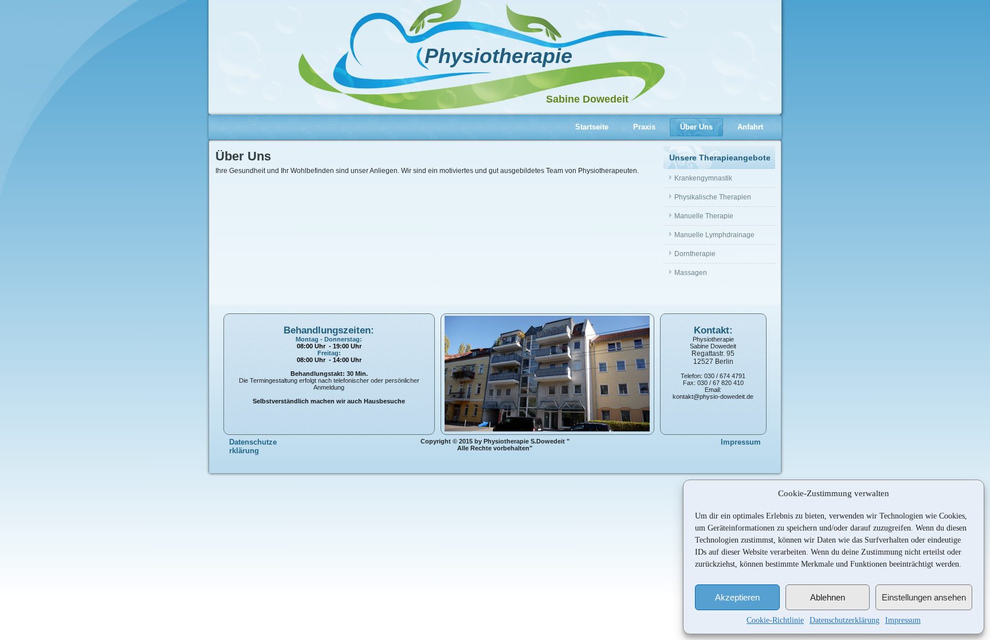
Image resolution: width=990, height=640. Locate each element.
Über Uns (696, 127)
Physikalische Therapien (712, 197)
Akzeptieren (737, 597)
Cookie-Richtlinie (775, 620)
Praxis (644, 127)
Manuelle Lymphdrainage (714, 235)
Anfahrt (750, 127)
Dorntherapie (695, 254)
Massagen (690, 273)
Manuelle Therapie (703, 216)
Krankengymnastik (703, 178)
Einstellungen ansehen (924, 597)
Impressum (903, 620)
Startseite (591, 127)
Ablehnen (827, 597)
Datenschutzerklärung (844, 620)
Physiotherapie (498, 56)
